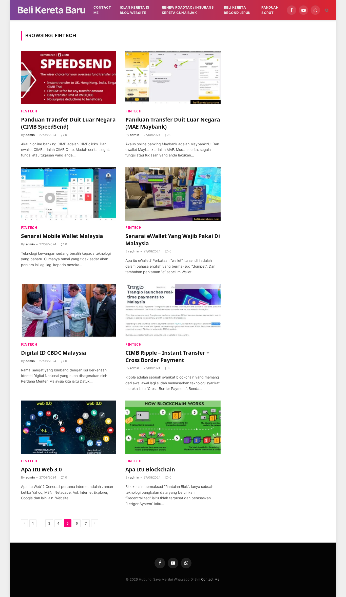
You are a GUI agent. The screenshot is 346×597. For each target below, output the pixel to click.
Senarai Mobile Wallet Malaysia (62, 236)
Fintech (29, 111)
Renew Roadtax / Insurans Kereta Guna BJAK (188, 10)
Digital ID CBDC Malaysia (53, 352)
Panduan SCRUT (270, 10)
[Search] (326, 10)
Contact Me (102, 10)
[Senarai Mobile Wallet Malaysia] (68, 194)
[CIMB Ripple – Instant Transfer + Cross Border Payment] (173, 311)
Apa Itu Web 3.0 (41, 469)
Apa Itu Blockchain (150, 469)
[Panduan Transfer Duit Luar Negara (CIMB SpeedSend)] (68, 77)
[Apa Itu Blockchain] (173, 427)
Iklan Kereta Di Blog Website (134, 10)
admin (30, 135)
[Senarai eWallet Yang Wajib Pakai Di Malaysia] (173, 194)
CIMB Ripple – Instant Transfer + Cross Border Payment (167, 356)
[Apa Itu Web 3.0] (68, 427)
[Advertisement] (281, 66)
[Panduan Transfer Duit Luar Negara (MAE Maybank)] (173, 77)
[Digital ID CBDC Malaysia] (68, 311)
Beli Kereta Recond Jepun (237, 10)
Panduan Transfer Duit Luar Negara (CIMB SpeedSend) (68, 123)
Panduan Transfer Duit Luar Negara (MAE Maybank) (172, 123)
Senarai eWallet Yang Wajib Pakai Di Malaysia (172, 239)
